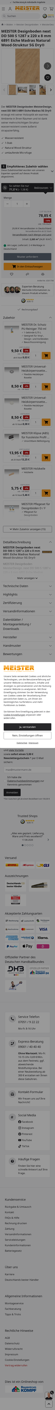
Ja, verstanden (27, 727)
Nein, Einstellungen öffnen (27, 735)
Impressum (33, 743)
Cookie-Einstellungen (14, 714)
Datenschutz (22, 743)
